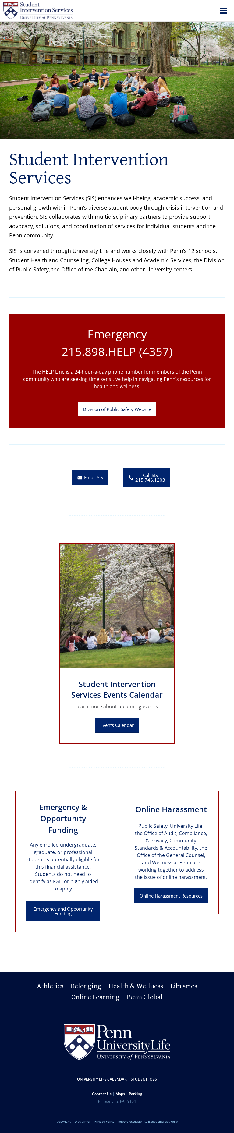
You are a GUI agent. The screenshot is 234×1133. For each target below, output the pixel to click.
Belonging (86, 986)
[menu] (223, 11)
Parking (135, 1093)
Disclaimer (82, 1121)
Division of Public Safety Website (117, 409)
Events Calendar (117, 725)
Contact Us (102, 1093)
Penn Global (145, 997)
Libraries (183, 986)
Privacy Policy (104, 1121)
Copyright (64, 1121)
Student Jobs (144, 1079)
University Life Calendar (102, 1079)
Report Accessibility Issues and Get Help (148, 1121)
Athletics (50, 986)
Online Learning (95, 997)
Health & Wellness (135, 986)
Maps (120, 1093)
